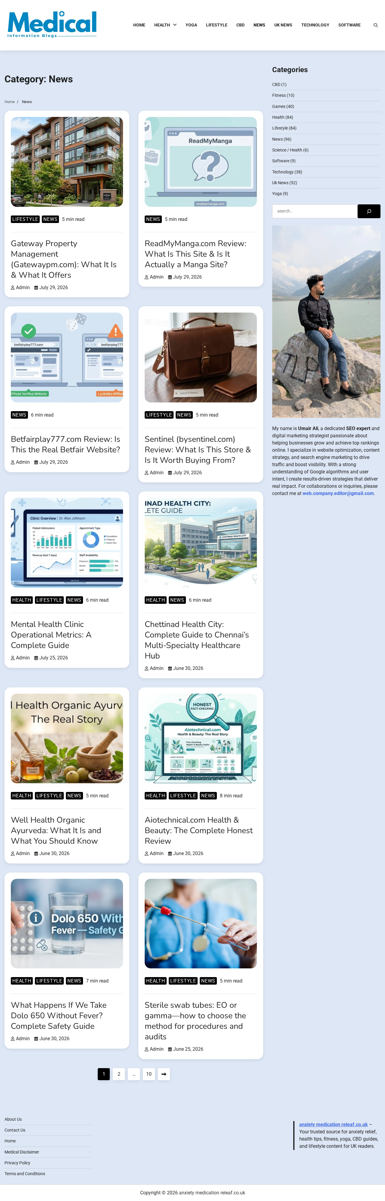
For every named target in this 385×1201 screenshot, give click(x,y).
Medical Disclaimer (22, 1152)
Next (164, 1074)
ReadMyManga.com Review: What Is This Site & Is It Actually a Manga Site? (195, 254)
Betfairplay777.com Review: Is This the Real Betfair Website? (65, 444)
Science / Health (287, 150)
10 (149, 1074)
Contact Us (15, 1130)
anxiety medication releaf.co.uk (333, 1124)
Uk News (283, 25)
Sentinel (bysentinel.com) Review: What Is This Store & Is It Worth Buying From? (198, 450)
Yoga (191, 25)
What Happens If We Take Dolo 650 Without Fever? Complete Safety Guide (58, 1015)
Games (278, 106)
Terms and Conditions (25, 1173)
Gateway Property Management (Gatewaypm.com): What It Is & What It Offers (64, 259)
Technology (315, 25)
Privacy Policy (17, 1162)
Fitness (279, 95)
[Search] (375, 25)
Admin (23, 287)
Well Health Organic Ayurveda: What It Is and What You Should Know (56, 830)
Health (162, 25)
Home (139, 25)
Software (349, 25)
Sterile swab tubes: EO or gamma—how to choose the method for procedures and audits (195, 1021)
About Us (13, 1119)
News (259, 25)
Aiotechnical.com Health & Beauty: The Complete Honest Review (199, 830)
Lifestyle (216, 25)
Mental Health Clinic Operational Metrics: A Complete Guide (51, 635)
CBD (240, 25)
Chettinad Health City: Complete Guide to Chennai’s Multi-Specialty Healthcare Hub (197, 640)
